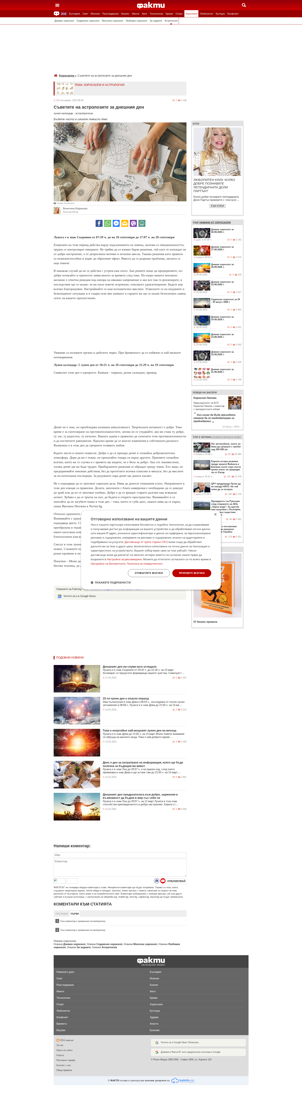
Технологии (156, 13)
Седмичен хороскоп (88, 20)
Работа (60, 1055)
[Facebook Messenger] (116, 223)
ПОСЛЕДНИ (61, 913)
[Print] (141, 223)
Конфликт (233, 13)
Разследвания (110, 13)
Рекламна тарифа (65, 1060)
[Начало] (151, 5)
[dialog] (151, 550)
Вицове (60, 1030)
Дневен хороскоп (64, 20)
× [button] (215, 514)
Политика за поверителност (145, 563)
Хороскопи (191, 13)
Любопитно (206, 13)
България (74, 13)
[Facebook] (99, 223)
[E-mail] (124, 223)
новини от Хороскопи (215, 222)
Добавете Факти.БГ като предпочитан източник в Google (190, 1052)
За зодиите (156, 20)
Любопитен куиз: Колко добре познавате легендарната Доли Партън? (214, 185)
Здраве (154, 1017)
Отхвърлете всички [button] (149, 573)
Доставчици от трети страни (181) (146, 542)
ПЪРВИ (75, 913)
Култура (220, 13)
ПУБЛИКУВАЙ (176, 881)
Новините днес (65, 971)
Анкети (154, 1023)
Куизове (155, 1030)
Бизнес (125, 13)
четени (206, 437)
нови (237, 437)
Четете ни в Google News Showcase (180, 1042)
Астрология (171, 20)
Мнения (95, 13)
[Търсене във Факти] (244, 5)
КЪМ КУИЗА (217, 206)
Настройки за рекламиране (124, 559)
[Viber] (133, 223)
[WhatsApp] (107, 223)
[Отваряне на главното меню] (57, 5)
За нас (59, 1045)
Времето (61, 1023)
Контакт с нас (63, 1065)
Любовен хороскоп (136, 20)
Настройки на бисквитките (108, 563)
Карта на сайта (64, 1050)
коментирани (222, 437)
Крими (169, 13)
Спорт (179, 13)
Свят (85, 13)
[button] (111, 582)
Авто (144, 13)
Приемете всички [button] (192, 573)
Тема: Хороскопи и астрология (99, 84)
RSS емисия (66, 1040)
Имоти (135, 13)
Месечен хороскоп (112, 20)
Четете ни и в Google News (79, 596)
